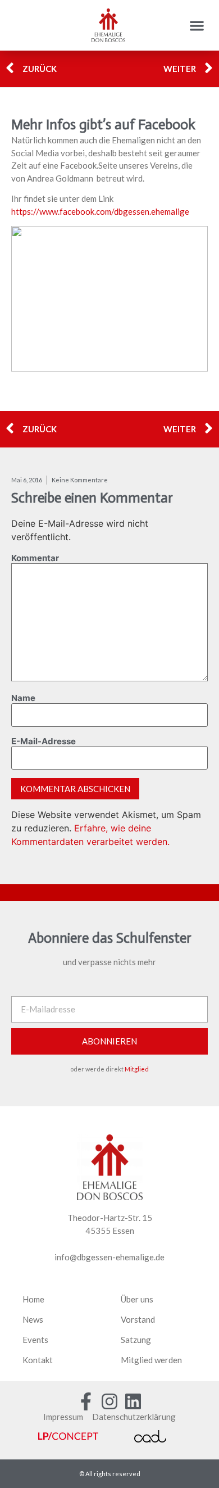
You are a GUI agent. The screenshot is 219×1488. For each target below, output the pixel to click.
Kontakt (37, 1360)
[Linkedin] (133, 1401)
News (32, 1319)
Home (33, 1299)
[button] (197, 25)
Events (35, 1340)
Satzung (136, 1340)
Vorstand (138, 1319)
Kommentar (35, 558)
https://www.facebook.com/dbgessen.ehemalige (100, 211)
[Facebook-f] (86, 1401)
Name (23, 698)
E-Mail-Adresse (43, 741)
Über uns (137, 1299)
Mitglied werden (151, 1360)
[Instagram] (109, 1401)
